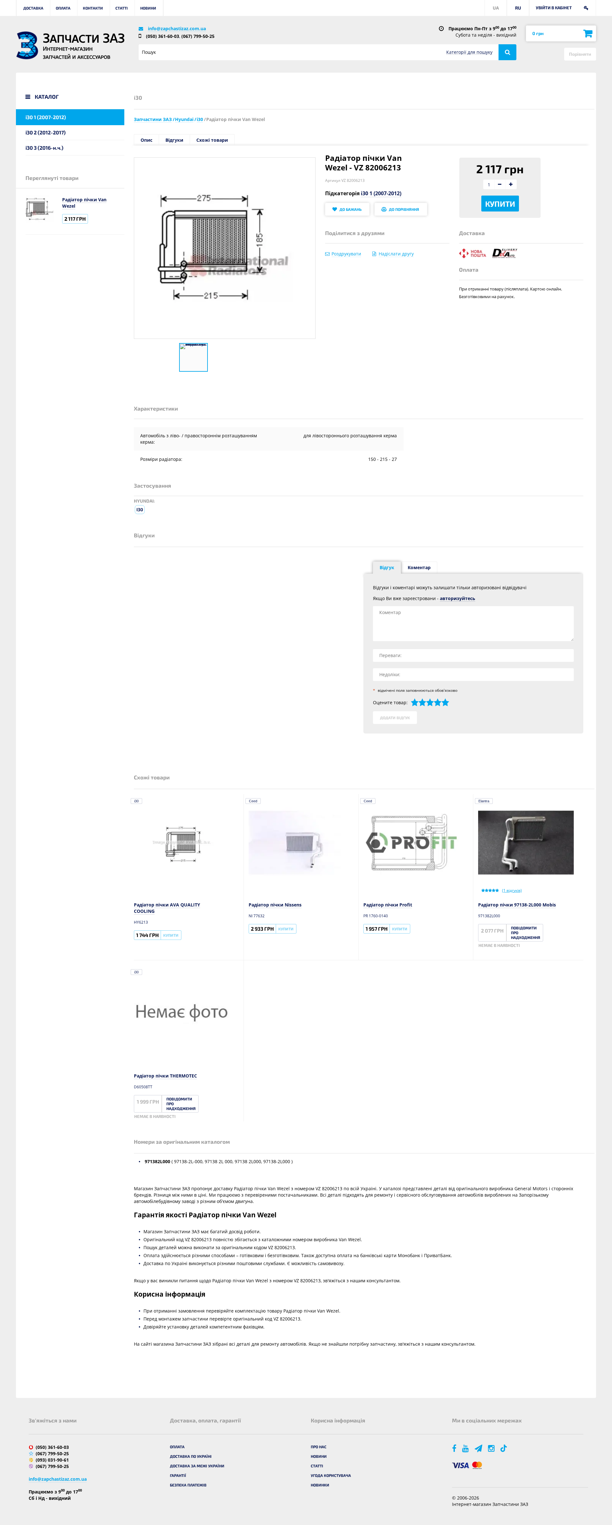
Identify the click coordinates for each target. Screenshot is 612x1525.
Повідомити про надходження (525, 933)
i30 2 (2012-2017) (46, 132)
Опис (146, 140)
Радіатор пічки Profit (387, 905)
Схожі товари (212, 140)
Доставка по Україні (191, 1456)
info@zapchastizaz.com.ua (177, 28)
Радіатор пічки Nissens (275, 905)
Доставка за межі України (197, 1466)
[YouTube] (466, 1448)
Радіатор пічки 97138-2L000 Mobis (517, 905)
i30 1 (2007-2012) (46, 117)
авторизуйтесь (457, 598)
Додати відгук (395, 717)
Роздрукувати (346, 254)
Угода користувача (331, 1475)
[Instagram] (492, 1448)
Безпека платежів (188, 1485)
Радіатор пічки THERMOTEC (165, 1076)
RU (518, 8)
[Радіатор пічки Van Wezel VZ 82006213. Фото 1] (193, 357)
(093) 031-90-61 (52, 1460)
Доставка (33, 8)
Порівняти (580, 54)
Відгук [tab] (387, 567)
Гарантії (178, 1475)
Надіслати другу (396, 254)
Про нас (318, 1446)
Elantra (483, 801)
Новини (148, 8)
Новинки (320, 1485)
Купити (500, 203)
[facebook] (454, 1448)
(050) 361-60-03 (162, 36)
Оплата (63, 8)
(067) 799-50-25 (198, 36)
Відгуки (174, 140)
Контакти (93, 8)
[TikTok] (504, 1448)
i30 (139, 509)
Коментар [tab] (419, 567)
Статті (121, 8)
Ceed (253, 801)
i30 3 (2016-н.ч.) (44, 148)
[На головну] (27, 45)
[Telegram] (479, 1448)
